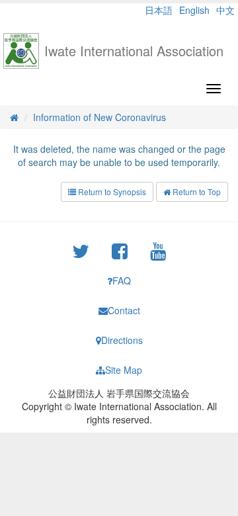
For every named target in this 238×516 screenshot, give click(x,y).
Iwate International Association (133, 50)
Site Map (123, 369)
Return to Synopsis (111, 191)
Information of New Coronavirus (99, 117)
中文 (225, 10)
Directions (122, 340)
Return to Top (196, 191)
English (194, 10)
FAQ (121, 280)
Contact (124, 310)
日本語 (159, 10)
